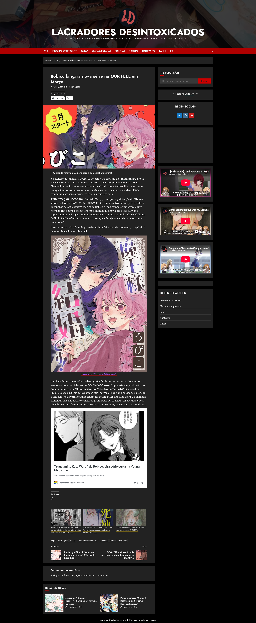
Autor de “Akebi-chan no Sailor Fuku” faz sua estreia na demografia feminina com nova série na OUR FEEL (66, 530)
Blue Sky (189, 93)
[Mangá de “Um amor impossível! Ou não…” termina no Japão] (54, 603)
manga (72, 540)
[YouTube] (191, 115)
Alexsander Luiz (60, 87)
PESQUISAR (169, 72)
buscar (204, 81)
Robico (113, 540)
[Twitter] (179, 115)
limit (162, 312)
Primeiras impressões (63, 51)
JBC (171, 51)
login (74, 575)
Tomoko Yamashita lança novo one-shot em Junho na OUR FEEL (130, 528)
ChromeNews (136, 620)
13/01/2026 (75, 87)
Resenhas (120, 51)
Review (84, 51)
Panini (162, 51)
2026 (60, 540)
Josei (66, 540)
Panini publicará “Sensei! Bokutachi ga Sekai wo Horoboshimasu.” (133, 600)
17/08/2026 (127, 607)
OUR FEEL (104, 540)
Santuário (165, 317)
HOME (45, 51)
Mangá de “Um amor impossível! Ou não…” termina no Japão (81, 600)
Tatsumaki (127, 178)
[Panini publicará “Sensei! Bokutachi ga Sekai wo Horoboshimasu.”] (109, 603)
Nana (163, 323)
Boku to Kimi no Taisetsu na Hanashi (99, 389)
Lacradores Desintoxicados (128, 32)
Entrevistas (148, 51)
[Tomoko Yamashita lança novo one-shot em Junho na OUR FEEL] (131, 517)
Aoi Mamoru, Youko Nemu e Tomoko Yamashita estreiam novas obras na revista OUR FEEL (97, 530)
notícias (133, 51)
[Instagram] (185, 115)
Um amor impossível (170, 306)
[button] (211, 50)
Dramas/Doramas (101, 51)
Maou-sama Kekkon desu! (88, 540)
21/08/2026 (72, 607)
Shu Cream (122, 540)
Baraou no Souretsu (170, 300)
